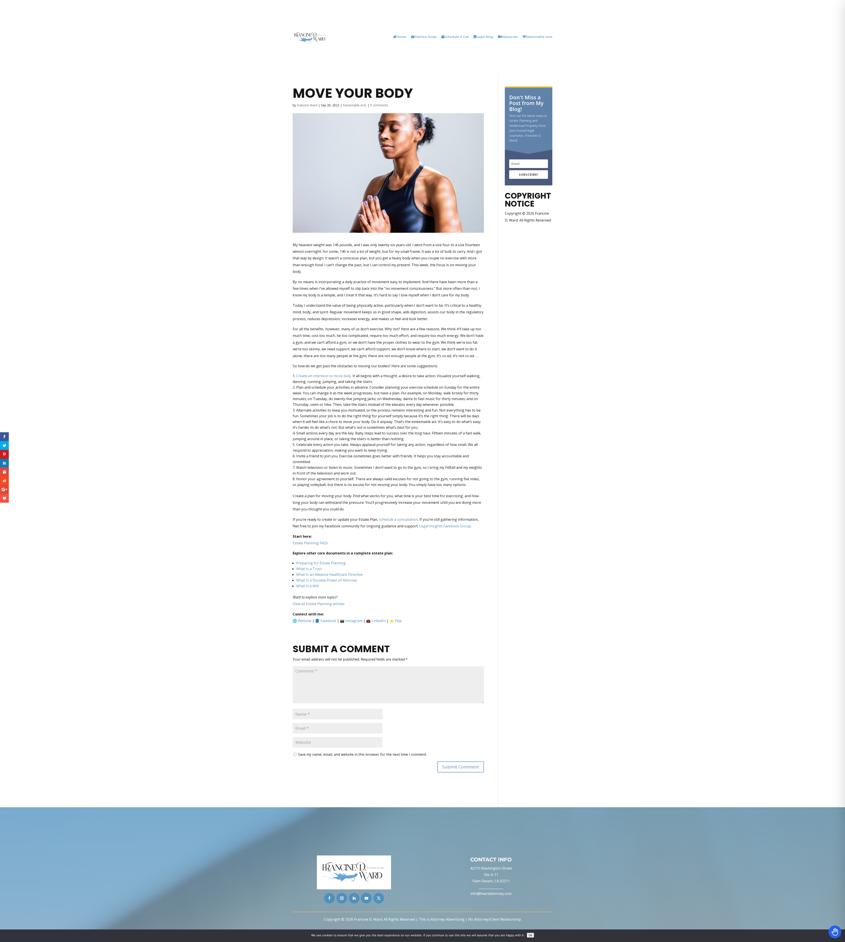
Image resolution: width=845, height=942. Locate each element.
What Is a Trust (309, 568)
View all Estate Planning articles (319, 603)
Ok (530, 935)
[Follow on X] (378, 898)
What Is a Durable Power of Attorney (326, 580)
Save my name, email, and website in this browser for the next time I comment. (362, 754)
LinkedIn (378, 620)
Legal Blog (484, 37)
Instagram (353, 620)
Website (304, 620)
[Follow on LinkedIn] (354, 898)
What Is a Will (307, 586)
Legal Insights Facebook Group (445, 526)
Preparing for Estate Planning (321, 563)
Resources (509, 37)
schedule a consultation (398, 519)
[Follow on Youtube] (366, 898)
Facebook (328, 620)
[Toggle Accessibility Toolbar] (835, 932)
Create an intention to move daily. (324, 375)
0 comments (379, 105)
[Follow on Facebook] (329, 898)
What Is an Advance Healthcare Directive (329, 574)
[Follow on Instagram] (341, 898)
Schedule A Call (456, 37)
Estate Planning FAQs (310, 543)
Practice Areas (425, 37)
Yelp (398, 620)
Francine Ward (307, 105)
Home (401, 37)
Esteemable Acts (539, 37)
